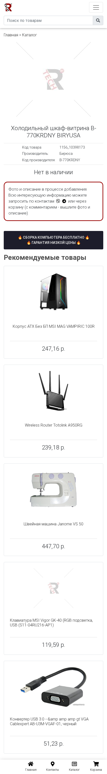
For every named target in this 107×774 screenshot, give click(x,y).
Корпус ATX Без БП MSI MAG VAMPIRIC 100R (54, 326)
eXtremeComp (60, 1)
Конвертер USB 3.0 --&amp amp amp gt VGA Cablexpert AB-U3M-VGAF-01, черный (49, 721)
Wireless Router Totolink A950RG (53, 425)
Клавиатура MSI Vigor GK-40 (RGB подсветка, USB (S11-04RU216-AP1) (51, 622)
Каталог (29, 35)
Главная (11, 35)
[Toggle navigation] (96, 7)
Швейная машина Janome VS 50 (53, 524)
